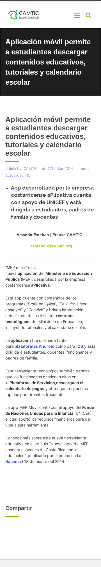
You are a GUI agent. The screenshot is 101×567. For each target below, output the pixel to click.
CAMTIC (31, 168)
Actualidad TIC (17, 175)
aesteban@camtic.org (51, 246)
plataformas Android (34, 346)
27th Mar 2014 (60, 168)
